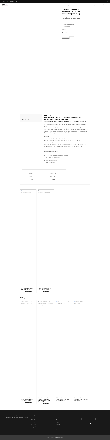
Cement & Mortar (69, 31)
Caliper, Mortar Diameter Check (55, 153)
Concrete (57, 421)
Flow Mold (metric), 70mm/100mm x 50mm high (59, 155)
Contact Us (33, 419)
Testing (77, 31)
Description (24, 116)
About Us (32, 417)
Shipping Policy (33, 422)
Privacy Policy (33, 426)
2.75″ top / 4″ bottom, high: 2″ (75, 140)
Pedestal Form (52, 162)
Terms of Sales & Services (35, 421)
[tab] (31, 116)
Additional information (26, 119)
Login (103, 1)
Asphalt (57, 422)
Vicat (84, 397)
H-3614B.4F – (48, 163)
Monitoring (58, 429)
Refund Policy (33, 424)
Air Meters (22, 397)
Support (106, 1)
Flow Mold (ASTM (53, 140)
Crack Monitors (59, 417)
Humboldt (66, 32)
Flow (74, 31)
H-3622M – (48, 155)
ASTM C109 (60, 121)
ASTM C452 (72, 121)
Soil (56, 419)
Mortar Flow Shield (52, 158)
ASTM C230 (66, 121)
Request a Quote (66, 37)
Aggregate (58, 424)
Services (57, 431)
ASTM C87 (77, 121)
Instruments (58, 427)
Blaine (39, 397)
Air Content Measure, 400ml (54, 157)
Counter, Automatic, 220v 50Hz (56, 163)
